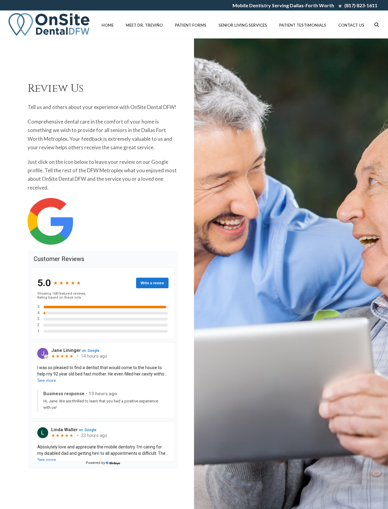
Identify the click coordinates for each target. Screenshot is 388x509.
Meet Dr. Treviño (144, 25)
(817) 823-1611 (360, 5)
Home (108, 25)
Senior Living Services (243, 25)
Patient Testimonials (302, 25)
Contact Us (351, 25)
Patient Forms (190, 25)
